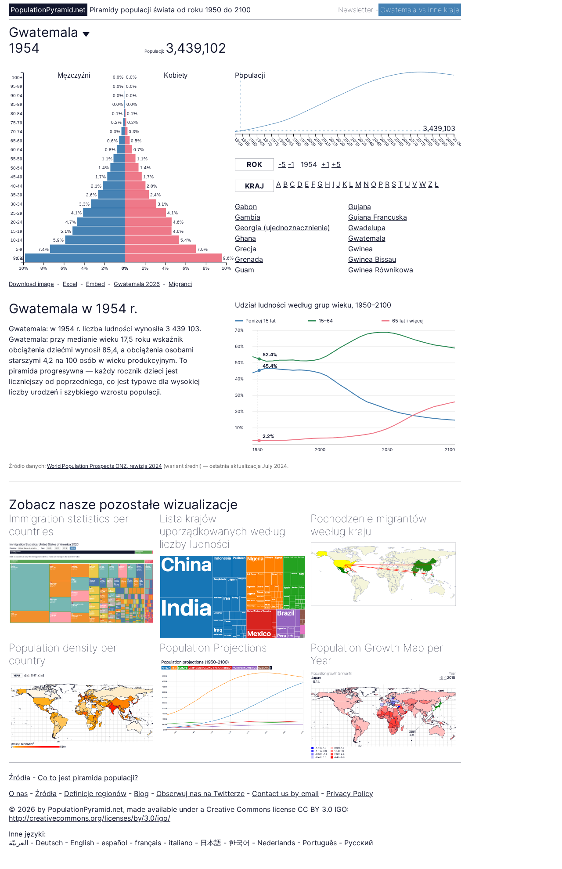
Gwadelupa (366, 227)
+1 (325, 164)
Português (320, 842)
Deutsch (49, 842)
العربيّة (18, 842)
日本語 (210, 842)
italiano (181, 842)
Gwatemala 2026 (137, 283)
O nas (18, 793)
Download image (31, 283)
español (114, 842)
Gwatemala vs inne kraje (419, 9)
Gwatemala (366, 238)
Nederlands (276, 842)
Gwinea (360, 248)
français (148, 842)
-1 (291, 164)
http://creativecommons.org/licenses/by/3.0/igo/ (89, 818)
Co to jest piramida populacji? (88, 777)
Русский (358, 842)
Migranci (180, 283)
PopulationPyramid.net (48, 9)
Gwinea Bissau (372, 259)
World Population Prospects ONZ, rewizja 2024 (104, 466)
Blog (141, 793)
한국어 (239, 842)
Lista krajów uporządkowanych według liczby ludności (222, 531)
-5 (282, 164)
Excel (70, 283)
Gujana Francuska (377, 217)
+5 (336, 164)
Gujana (359, 206)
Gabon (246, 206)
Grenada (249, 259)
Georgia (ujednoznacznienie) (282, 227)
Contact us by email (285, 793)
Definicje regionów (95, 793)
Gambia (247, 217)
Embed (95, 283)
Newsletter (356, 9)
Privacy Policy (349, 793)
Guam (244, 269)
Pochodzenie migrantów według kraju (368, 525)
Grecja (245, 248)
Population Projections (213, 647)
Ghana (245, 238)
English (82, 842)
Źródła (19, 777)
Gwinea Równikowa (380, 269)
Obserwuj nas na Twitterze (200, 793)
